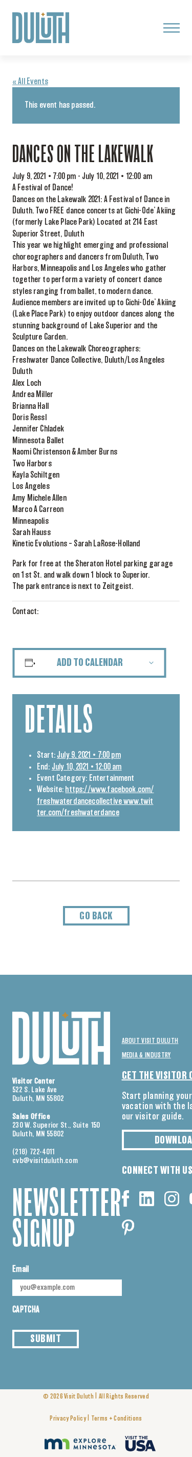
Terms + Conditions (116, 1418)
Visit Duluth (79, 1396)
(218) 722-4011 (33, 1152)
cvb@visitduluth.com (45, 1161)
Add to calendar (90, 663)
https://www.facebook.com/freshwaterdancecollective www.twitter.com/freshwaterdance (95, 801)
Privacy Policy (68, 1418)
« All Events (30, 81)
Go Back (96, 916)
